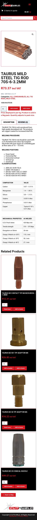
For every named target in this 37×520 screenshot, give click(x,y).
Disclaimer (13, 516)
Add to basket (14, 108)
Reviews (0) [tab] (23, 122)
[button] (32, 34)
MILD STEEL (10, 99)
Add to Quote (26, 108)
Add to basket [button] (8, 368)
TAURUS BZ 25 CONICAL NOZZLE (15, 471)
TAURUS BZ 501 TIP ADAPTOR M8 (15, 353)
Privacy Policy (23, 516)
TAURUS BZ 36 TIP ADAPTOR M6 (14, 412)
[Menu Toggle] (29, 4)
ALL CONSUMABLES (18, 97)
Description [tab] (8, 122)
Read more (7, 309)
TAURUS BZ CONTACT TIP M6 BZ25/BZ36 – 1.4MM (18, 294)
